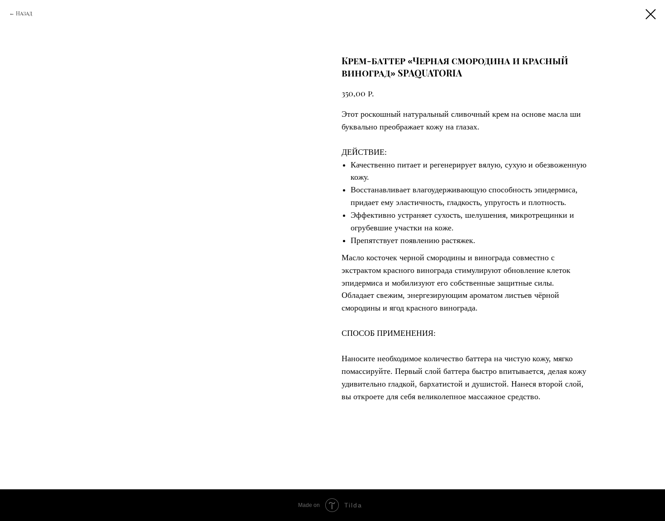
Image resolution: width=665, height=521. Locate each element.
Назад (24, 13)
